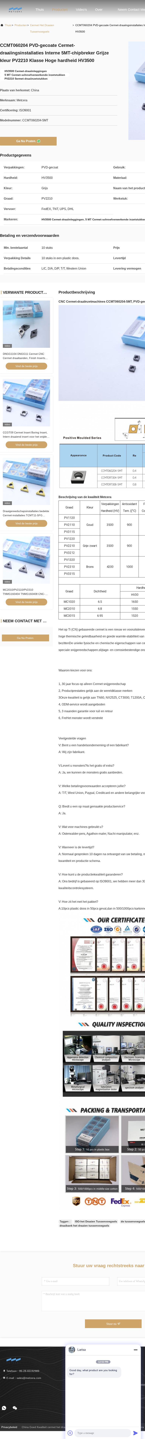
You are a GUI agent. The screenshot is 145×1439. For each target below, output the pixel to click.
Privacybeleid (9, 1427)
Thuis (39, 10)
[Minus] (135, 1350)
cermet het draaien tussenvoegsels (42, 28)
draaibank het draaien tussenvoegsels (84, 1225)
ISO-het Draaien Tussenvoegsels (96, 1221)
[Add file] (70, 1433)
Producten (60, 10)
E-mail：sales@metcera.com (23, 1377)
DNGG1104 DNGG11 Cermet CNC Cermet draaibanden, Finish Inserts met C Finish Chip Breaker (24, 358)
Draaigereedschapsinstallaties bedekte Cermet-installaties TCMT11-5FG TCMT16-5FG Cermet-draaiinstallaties (26, 515)
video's (81, 10)
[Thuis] (15, 9)
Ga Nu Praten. (26, 141)
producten (21, 25)
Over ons (99, 11)
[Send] (136, 1433)
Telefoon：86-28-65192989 (22, 1370)
